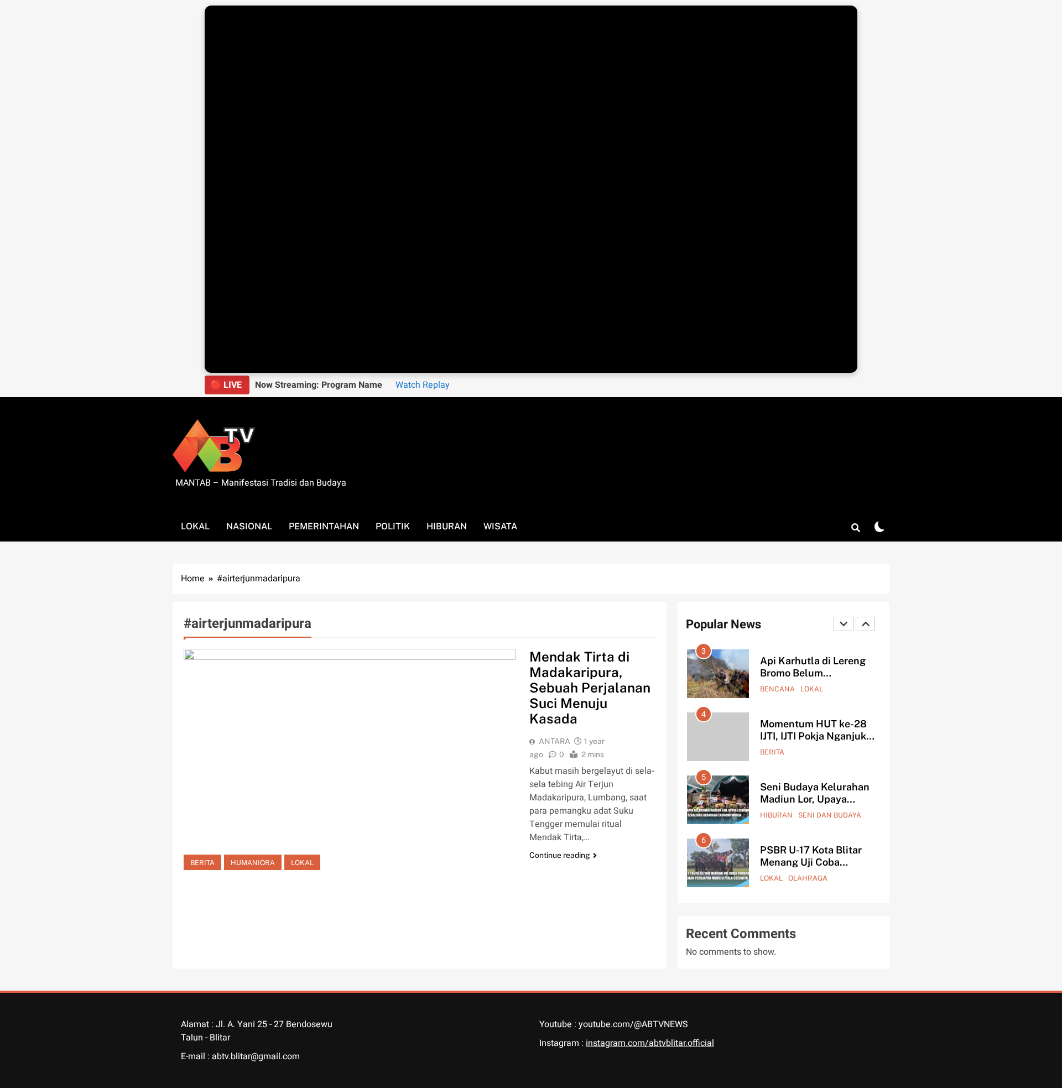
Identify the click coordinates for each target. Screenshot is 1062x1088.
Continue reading (559, 855)
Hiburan (446, 526)
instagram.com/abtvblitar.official (650, 1043)
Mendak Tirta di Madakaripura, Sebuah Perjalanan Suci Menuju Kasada (589, 687)
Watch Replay (422, 385)
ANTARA (554, 741)
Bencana (777, 689)
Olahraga (807, 878)
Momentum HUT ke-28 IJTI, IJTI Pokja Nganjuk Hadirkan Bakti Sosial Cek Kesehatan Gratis (813, 742)
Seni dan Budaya (829, 815)
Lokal (195, 526)
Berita (202, 862)
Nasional (249, 526)
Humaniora (253, 862)
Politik (393, 526)
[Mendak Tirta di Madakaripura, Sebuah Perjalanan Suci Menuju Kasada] (350, 759)
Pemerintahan (324, 526)
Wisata (500, 526)
